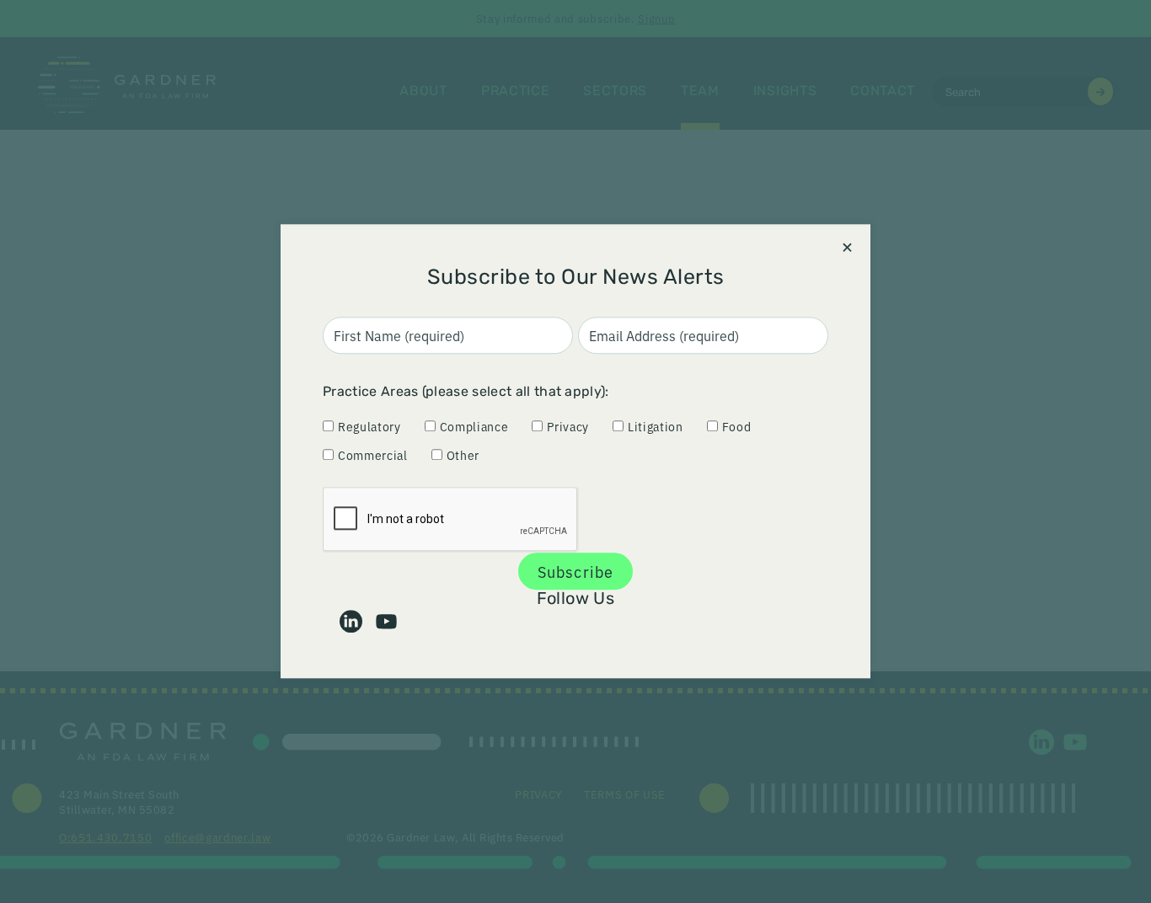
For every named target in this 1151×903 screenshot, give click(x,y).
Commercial (373, 454)
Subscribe (575, 571)
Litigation (655, 426)
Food (737, 426)
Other (463, 454)
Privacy (568, 426)
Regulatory (369, 426)
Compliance (474, 426)
